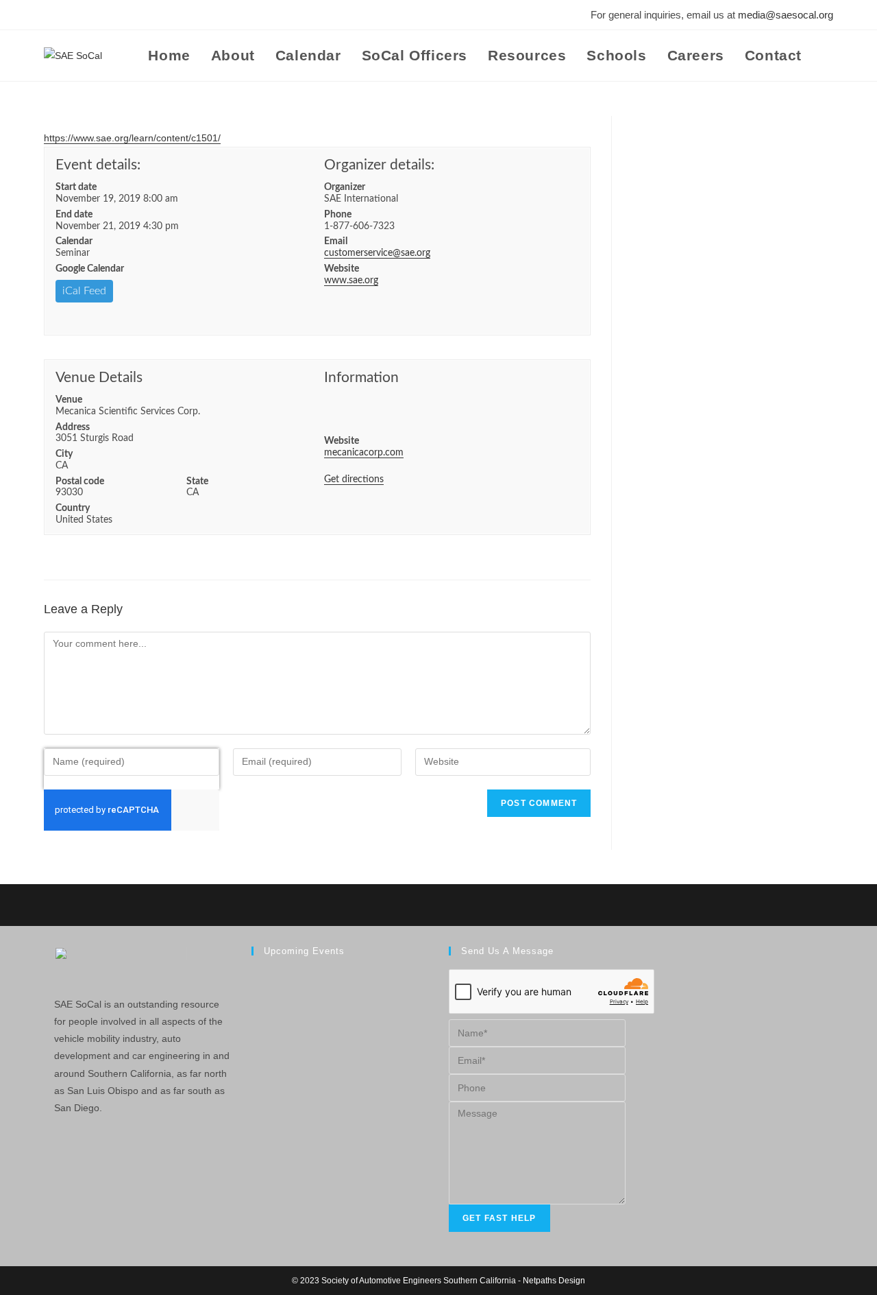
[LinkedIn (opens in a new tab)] (87, 15)
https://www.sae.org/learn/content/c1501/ (132, 137)
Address (72, 427)
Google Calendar (89, 269)
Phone (337, 214)
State (197, 481)
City (64, 454)
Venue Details (99, 377)
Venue (68, 400)
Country (72, 508)
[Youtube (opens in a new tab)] (106, 15)
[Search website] (827, 55)
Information (361, 377)
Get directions (354, 479)
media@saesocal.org (785, 15)
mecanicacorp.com (364, 453)
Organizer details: (379, 165)
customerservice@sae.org (377, 253)
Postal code (79, 481)
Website (341, 269)
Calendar (73, 241)
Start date (76, 187)
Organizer (344, 187)
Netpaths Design (554, 1280)
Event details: (97, 165)
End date (73, 214)
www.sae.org (351, 280)
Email (335, 241)
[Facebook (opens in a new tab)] (51, 15)
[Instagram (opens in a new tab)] (68, 15)
